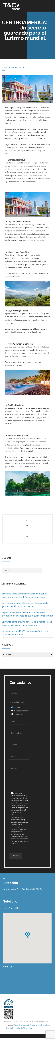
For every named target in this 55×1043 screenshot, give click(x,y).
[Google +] (27, 536)
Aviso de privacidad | (22, 1025)
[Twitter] (27, 525)
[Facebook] (27, 531)
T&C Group (19, 67)
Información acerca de (17, 702)
